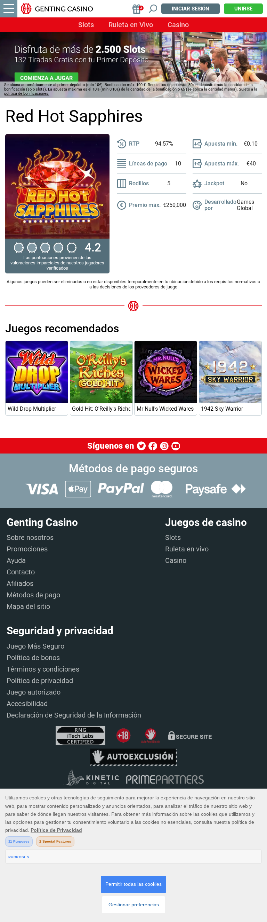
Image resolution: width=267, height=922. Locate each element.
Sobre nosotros (30, 537)
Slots (86, 25)
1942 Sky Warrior (222, 408)
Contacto (21, 572)
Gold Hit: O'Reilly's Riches (101, 408)
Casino (178, 25)
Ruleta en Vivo (130, 25)
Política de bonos (33, 657)
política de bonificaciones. (26, 93)
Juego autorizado (33, 692)
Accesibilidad (27, 703)
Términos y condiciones (43, 669)
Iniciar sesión (190, 9)
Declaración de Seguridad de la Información (74, 715)
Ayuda (16, 560)
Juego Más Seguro (35, 646)
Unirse (243, 9)
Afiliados (20, 583)
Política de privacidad (40, 680)
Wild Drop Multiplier (32, 408)
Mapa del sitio (28, 606)
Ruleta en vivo (187, 549)
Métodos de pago (33, 595)
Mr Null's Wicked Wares (165, 408)
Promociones (27, 549)
